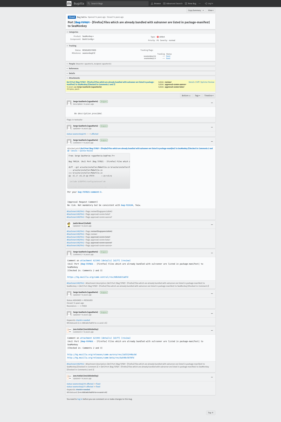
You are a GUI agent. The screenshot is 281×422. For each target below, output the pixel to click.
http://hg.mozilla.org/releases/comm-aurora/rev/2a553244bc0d (101, 354)
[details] (106, 260)
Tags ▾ (197, 95)
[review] (126, 260)
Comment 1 (77, 143)
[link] (98, 171)
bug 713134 (127, 205)
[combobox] (117, 3)
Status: (78, 50)
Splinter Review (207, 82)
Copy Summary (194, 10)
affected (94, 134)
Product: (77, 36)
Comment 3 (77, 332)
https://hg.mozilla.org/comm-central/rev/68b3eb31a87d (97, 277)
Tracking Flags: (146, 50)
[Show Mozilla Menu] (69, 3)
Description (77, 104)
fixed (168, 56)
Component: (75, 39)
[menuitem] (156, 3)
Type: (153, 37)
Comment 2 (77, 254)
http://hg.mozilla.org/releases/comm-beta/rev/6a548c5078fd (100, 358)
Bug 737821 (82, 22)
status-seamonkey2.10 (76, 134)
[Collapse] (212, 102)
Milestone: (76, 53)
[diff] (116, 260)
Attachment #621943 (75, 211)
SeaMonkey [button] (88, 36)
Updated (76, 129)
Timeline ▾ (209, 95)
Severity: (163, 40)
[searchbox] (117, 3)
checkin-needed (83, 320)
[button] (208, 3)
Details (192, 82)
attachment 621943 (90, 260)
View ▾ (211, 10)
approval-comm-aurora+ (175, 84)
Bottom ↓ (186, 95)
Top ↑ (211, 413)
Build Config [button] (88, 39)
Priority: (151, 40)
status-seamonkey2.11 (76, 387)
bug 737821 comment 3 (89, 192)
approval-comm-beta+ (175, 87)
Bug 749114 (82, 17)
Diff (197, 82)
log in (79, 399)
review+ (168, 82)
